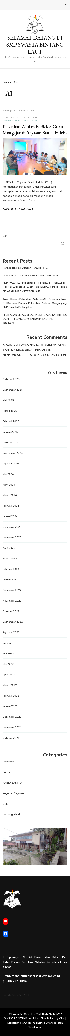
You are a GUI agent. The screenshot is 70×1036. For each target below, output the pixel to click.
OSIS (5, 804)
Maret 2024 (10, 495)
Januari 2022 (10, 706)
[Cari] (62, 243)
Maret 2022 (10, 685)
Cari (5, 236)
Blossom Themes (35, 1023)
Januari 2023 (10, 579)
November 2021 (12, 727)
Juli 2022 (8, 643)
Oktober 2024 (11, 442)
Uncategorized (11, 814)
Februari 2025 (11, 421)
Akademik (8, 761)
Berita (7, 120)
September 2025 (13, 389)
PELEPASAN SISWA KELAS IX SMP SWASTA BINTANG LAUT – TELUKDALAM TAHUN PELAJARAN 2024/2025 (35, 319)
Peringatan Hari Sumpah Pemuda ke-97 (26, 268)
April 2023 (9, 548)
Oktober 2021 (11, 738)
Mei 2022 (8, 664)
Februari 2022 (11, 695)
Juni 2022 (8, 653)
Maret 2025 (10, 410)
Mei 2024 (8, 474)
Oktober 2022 (11, 611)
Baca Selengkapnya (17, 209)
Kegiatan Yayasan (26, 120)
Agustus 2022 (11, 632)
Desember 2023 (12, 527)
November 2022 (12, 600)
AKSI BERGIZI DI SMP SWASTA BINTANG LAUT (31, 275)
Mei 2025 (8, 400)
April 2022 (9, 674)
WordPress (34, 1027)
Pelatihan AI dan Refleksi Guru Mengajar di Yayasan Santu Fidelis (35, 129)
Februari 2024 (11, 505)
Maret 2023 (10, 558)
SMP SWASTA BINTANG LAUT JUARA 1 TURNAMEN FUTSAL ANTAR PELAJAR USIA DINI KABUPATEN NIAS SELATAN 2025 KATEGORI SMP (35, 287)
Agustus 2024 (11, 463)
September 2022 (13, 622)
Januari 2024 (10, 516)
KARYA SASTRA (12, 782)
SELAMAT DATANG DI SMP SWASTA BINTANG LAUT (35, 44)
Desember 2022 (12, 590)
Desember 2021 (12, 717)
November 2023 (12, 537)
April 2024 (9, 484)
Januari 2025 (10, 432)
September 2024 (13, 453)
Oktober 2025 (11, 379)
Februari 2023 (11, 569)
